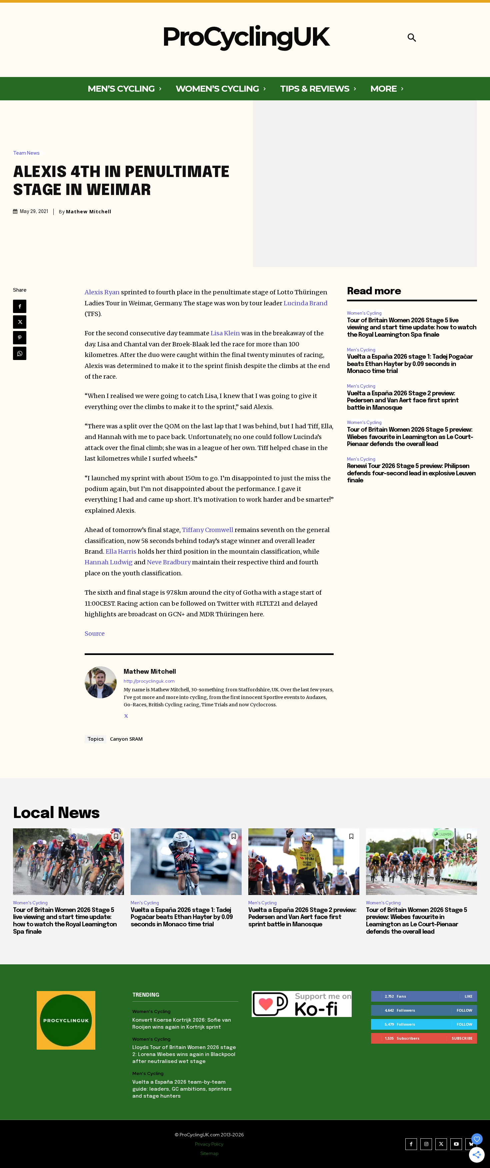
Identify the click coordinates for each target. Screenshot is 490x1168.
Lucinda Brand (306, 303)
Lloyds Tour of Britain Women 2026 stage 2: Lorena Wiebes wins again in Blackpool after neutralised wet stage (184, 1054)
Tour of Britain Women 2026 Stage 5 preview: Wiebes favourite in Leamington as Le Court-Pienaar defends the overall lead (410, 437)
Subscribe (462, 1038)
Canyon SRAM (126, 738)
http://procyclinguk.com (149, 681)
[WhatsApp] (19, 353)
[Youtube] (456, 1144)
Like (468, 996)
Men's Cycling (361, 350)
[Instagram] (426, 1144)
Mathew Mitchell (88, 212)
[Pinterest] (19, 337)
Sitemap (209, 1153)
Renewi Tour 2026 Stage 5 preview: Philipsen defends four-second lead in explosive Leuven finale (411, 473)
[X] (19, 322)
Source (95, 633)
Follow (464, 1010)
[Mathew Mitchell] (101, 693)
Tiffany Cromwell (207, 530)
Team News (26, 153)
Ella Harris (121, 551)
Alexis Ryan (102, 292)
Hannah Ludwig (109, 562)
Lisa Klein (225, 333)
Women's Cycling (364, 313)
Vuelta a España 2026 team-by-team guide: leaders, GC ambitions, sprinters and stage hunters (182, 1089)
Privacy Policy (209, 1144)
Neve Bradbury (169, 562)
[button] (412, 38)
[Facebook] (19, 306)
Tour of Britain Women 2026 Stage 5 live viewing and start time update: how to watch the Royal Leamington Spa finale (411, 328)
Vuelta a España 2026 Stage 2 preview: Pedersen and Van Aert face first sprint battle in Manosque (403, 401)
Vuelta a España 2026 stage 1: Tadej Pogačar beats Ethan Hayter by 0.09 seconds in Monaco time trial (410, 364)
